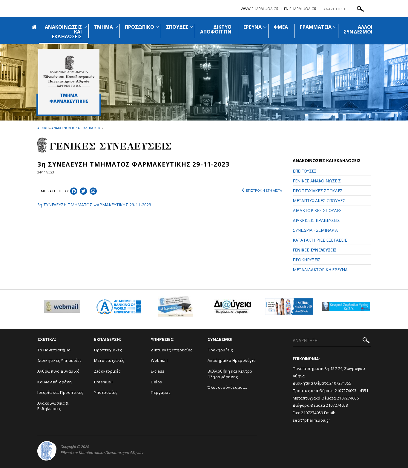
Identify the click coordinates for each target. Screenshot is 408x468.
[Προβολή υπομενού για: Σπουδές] (191, 27)
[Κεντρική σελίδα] (68, 71)
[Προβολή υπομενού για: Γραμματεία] (335, 27)
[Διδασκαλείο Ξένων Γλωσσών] (289, 308)
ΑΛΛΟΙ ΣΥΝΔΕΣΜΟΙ (357, 29)
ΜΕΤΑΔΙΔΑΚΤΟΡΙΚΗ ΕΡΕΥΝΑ (320, 269)
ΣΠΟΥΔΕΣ (177, 27)
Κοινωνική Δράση (54, 382)
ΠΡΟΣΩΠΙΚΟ (139, 27)
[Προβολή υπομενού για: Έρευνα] (265, 27)
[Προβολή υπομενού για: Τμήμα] (116, 27)
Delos (156, 382)
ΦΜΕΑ (281, 27)
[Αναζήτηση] (360, 10)
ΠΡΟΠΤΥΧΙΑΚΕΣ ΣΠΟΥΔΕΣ (318, 190)
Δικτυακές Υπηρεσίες (171, 350)
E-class (158, 371)
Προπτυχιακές (108, 350)
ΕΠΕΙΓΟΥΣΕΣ (305, 171)
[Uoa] (46, 451)
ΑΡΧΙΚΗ (42, 128)
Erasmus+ (103, 382)
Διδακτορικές (107, 371)
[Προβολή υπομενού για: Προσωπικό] (157, 27)
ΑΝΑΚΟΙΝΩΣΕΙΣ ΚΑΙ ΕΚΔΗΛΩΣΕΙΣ (76, 128)
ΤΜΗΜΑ (103, 27)
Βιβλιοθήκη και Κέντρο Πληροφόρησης (230, 373)
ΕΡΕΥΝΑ (252, 27)
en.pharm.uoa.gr (300, 8)
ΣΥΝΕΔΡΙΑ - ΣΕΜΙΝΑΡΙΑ (315, 230)
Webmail (159, 360)
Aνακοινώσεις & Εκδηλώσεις (52, 405)
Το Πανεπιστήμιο (54, 350)
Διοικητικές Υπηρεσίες (59, 360)
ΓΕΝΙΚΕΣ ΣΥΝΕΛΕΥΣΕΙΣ (314, 250)
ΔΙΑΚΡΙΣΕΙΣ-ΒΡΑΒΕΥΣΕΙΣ (316, 220)
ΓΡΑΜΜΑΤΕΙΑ (316, 27)
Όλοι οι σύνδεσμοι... (227, 387)
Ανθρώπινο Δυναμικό (58, 371)
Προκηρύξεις (220, 350)
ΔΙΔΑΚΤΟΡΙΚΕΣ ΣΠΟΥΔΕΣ (317, 210)
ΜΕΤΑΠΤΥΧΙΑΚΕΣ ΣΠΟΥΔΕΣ (319, 200)
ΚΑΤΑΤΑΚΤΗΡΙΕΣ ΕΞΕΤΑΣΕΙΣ (320, 240)
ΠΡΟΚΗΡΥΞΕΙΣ (306, 260)
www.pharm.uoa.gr (259, 8)
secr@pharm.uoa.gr (311, 420)
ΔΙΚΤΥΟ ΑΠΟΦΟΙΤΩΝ (215, 29)
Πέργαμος (160, 392)
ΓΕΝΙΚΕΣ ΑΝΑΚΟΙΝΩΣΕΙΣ (317, 181)
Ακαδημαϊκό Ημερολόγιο (232, 360)
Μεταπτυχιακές (109, 360)
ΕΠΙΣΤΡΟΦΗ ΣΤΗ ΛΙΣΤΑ (264, 190)
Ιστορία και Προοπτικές (60, 392)
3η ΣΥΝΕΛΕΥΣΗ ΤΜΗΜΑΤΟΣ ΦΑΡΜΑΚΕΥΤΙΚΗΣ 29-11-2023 (94, 205)
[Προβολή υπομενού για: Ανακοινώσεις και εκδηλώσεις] (85, 27)
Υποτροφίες (105, 392)
